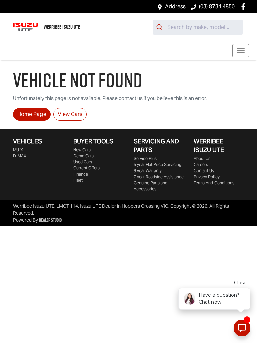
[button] (240, 50)
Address (175, 6)
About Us (202, 158)
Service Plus (145, 158)
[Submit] (160, 27)
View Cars (70, 114)
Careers (201, 164)
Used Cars (82, 161)
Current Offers (86, 167)
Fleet (78, 180)
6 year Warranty (148, 170)
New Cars (82, 149)
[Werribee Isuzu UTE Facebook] (244, 6)
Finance (80, 174)
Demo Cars (83, 155)
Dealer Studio (50, 220)
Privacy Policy (207, 176)
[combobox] (198, 27)
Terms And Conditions (214, 182)
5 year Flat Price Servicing (157, 164)
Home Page (31, 114)
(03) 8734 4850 (217, 6)
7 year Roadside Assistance (159, 176)
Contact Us (204, 170)
